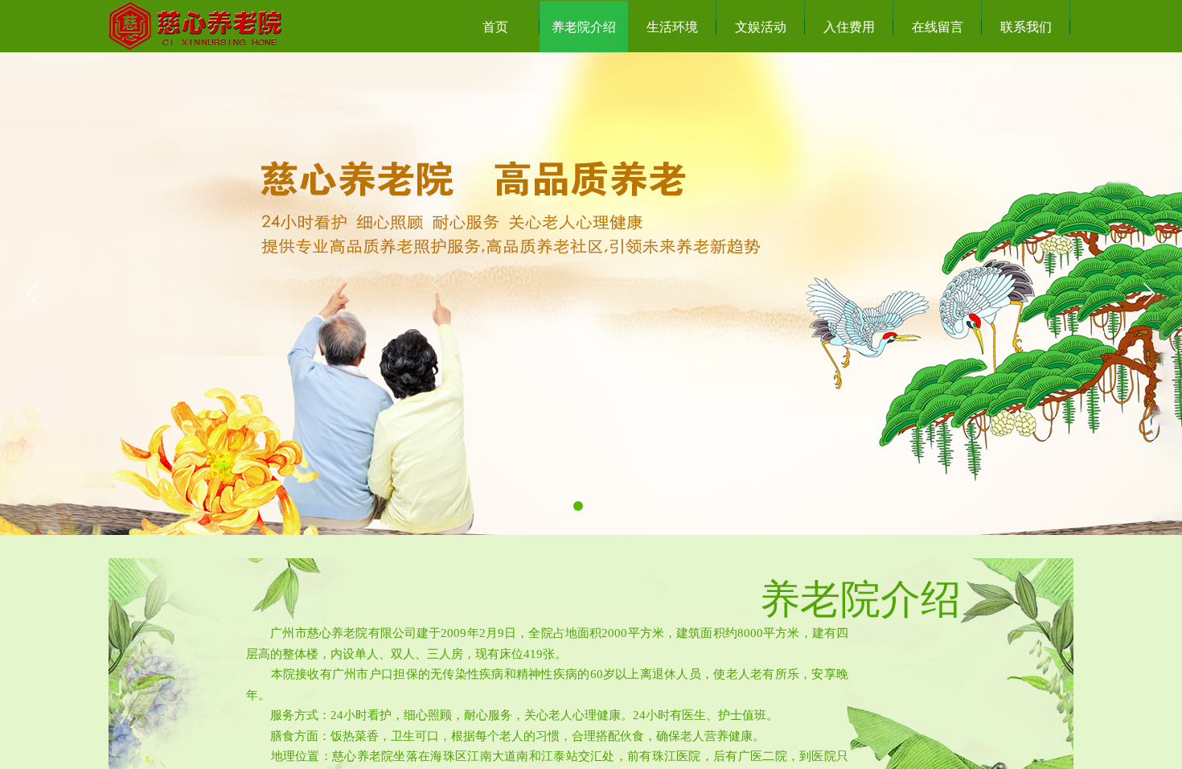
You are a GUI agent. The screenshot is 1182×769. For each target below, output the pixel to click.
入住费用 (849, 27)
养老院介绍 (584, 27)
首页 (495, 27)
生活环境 (672, 27)
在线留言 (937, 27)
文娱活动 (760, 27)
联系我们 (1026, 27)
